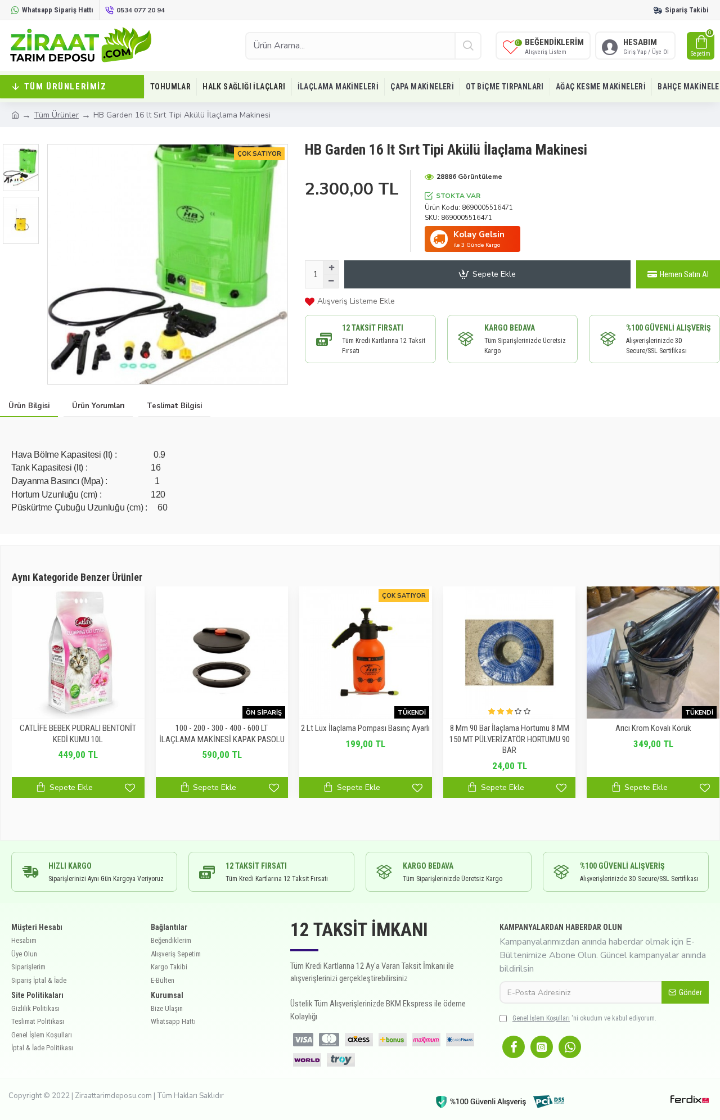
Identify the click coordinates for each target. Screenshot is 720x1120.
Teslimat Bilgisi (174, 406)
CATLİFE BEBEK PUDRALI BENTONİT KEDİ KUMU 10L (78, 733)
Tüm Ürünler (56, 115)
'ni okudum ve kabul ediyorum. (584, 1018)
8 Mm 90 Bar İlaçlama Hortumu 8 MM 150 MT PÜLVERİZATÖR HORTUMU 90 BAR (509, 739)
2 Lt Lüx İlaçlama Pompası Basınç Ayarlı (365, 728)
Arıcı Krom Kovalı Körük (653, 728)
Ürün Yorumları (98, 406)
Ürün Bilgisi (29, 406)
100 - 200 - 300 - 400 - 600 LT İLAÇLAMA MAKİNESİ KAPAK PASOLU (222, 733)
